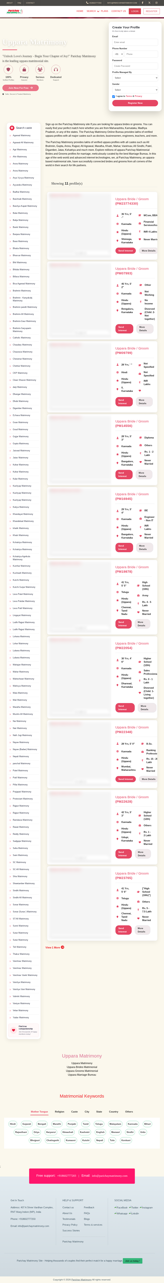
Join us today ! (132, 1261)
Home (80, 11)
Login (134, 11)
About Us (67, 1213)
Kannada (133, 1124)
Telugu (99, 1124)
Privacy (138, 96)
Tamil (86, 1124)
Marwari (115, 1132)
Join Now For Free (18, 88)
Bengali (42, 1124)
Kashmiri (85, 1132)
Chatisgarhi (52, 1140)
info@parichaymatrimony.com (121, 3)
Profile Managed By (122, 72)
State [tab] (99, 1111)
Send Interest (125, 250)
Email (115, 36)
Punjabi (72, 1124)
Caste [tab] (74, 1111)
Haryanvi (51, 1132)
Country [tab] (113, 1111)
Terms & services (93, 1224)
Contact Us (118, 11)
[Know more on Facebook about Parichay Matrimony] (142, 3)
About (10, 3)
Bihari (147, 1124)
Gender (115, 84)
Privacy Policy (70, 1224)
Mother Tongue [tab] (39, 1111)
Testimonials (68, 1219)
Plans (104, 11)
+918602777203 (94, 3)
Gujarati (26, 1124)
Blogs (87, 1219)
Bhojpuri (35, 1140)
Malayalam (115, 1124)
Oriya (36, 1132)
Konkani (126, 1140)
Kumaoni (71, 1140)
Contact (30, 3)
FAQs (87, 1213)
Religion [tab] (59, 1111)
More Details (149, 250)
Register (151, 11)
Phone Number (119, 48)
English (100, 1132)
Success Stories (71, 1230)
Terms (129, 96)
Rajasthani (21, 1132)
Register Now (135, 103)
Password (117, 60)
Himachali (67, 1132)
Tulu (112, 1140)
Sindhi (130, 1132)
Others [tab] (129, 1111)
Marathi (57, 1124)
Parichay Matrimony (73, 1241)
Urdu (143, 1132)
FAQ (19, 3)
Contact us (68, 1207)
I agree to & (129, 96)
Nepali (99, 1140)
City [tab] (87, 1111)
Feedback (89, 1207)
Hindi (13, 1124)
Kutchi (86, 1140)
